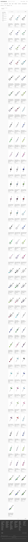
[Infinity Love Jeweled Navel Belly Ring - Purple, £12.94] (11, 418)
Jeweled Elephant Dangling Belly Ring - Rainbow (10, 24)
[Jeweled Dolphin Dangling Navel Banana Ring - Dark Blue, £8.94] (23, 125)
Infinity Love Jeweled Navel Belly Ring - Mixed (11, 410)
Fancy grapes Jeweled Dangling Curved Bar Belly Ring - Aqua (17, 484)
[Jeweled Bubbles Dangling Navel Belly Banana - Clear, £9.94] (23, 315)
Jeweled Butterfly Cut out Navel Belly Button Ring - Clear (23, 277)
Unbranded (20, 527)
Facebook (24, 522)
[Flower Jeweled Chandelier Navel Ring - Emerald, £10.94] (11, 448)
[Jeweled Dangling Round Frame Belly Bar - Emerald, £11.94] (11, 242)
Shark (19, 529)
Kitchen (11, 524)
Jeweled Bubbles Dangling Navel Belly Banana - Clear (23, 321)
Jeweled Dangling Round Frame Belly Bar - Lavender (17, 248)
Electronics (11, 526)
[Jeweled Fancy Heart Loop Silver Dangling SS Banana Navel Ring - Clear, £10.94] (17, 78)
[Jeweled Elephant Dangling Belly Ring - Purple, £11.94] (11, 62)
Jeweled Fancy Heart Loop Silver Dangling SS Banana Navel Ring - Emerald (11, 100)
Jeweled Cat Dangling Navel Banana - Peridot (23, 190)
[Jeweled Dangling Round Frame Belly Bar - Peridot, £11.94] (23, 242)
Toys (5, 5)
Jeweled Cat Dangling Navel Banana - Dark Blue (23, 176)
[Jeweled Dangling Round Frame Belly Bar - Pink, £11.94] (11, 256)
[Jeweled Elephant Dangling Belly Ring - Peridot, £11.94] (17, 47)
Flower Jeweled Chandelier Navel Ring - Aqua (23, 425)
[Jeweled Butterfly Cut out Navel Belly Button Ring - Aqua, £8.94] (11, 270)
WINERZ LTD (14, 535)
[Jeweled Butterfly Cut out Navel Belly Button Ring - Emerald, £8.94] (17, 285)
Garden (11, 525)
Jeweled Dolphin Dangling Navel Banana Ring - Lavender (17, 146)
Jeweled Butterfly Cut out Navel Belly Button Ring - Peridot (10, 307)
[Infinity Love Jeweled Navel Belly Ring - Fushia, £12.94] (17, 389)
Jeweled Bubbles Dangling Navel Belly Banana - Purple (23, 351)
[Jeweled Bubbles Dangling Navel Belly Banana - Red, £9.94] (11, 359)
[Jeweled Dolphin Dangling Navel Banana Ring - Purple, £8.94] (17, 154)
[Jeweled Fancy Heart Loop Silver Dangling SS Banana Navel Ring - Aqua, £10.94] (23, 62)
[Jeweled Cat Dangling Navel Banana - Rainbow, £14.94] (11, 213)
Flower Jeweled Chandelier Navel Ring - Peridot (23, 455)
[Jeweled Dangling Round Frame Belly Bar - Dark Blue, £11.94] (23, 227)
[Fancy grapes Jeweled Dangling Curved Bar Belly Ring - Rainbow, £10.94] (11, 478)
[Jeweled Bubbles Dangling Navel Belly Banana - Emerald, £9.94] (17, 330)
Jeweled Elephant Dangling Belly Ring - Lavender (10, 54)
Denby (19, 525)
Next (25, 11)
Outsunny (20, 524)
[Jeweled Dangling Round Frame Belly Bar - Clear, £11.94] (17, 227)
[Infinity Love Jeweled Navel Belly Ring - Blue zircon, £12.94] (11, 374)
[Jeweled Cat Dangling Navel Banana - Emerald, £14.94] (11, 184)
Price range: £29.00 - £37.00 (4, 18)
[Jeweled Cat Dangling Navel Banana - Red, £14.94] (23, 199)
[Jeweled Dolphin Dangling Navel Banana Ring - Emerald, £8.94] (11, 139)
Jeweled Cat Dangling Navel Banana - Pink (10, 205)
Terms (15, 525)
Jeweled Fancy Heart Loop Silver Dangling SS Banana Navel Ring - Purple (11, 116)
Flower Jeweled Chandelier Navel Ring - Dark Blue (23, 440)
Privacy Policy (16, 524)
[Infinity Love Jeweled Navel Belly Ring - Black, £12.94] (23, 359)
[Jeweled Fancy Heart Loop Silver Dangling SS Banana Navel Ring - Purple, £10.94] (11, 109)
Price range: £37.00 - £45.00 (4, 20)
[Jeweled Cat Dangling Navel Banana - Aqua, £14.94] (17, 213)
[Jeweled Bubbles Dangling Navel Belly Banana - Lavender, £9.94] (23, 330)
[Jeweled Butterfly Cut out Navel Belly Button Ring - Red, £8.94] (11, 315)
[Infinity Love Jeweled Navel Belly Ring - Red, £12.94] (17, 418)
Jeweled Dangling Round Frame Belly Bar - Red (24, 262)
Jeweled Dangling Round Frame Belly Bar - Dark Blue (24, 233)
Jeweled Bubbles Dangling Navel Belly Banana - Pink (17, 351)
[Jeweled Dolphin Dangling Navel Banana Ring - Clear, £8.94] (17, 125)
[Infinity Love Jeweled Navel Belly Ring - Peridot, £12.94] (17, 404)
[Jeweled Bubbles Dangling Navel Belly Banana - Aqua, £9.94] (17, 315)
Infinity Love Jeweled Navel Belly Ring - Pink (23, 410)
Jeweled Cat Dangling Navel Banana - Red (23, 205)
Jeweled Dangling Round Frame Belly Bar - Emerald (11, 248)
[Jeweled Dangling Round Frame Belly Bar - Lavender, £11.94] (17, 242)
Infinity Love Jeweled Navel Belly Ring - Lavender (23, 395)
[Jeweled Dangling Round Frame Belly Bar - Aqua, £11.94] (23, 213)
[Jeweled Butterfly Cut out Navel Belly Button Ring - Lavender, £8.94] (23, 285)
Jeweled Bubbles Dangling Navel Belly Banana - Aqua (17, 321)
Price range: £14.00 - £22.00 (4, 15)
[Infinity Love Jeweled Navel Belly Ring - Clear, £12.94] (17, 374)
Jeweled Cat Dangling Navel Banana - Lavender (17, 190)
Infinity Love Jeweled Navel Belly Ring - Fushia (17, 395)
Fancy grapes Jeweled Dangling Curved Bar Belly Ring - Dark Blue (17, 499)
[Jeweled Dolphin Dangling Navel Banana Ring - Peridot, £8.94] (23, 139)
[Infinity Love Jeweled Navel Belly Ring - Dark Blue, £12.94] (23, 374)
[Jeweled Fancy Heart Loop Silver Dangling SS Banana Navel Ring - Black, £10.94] (11, 78)
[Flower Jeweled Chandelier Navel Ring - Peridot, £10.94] (23, 448)
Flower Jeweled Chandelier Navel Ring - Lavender (17, 455)
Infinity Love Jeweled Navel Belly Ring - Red (17, 424)
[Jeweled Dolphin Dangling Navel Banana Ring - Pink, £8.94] (11, 154)
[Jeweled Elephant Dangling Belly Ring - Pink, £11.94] (23, 47)
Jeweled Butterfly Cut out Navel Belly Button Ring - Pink (17, 307)
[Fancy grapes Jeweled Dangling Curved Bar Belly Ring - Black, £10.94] (23, 478)
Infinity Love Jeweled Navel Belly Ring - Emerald (10, 395)
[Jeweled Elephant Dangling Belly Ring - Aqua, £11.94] (17, 18)
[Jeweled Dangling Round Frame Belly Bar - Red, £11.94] (23, 256)
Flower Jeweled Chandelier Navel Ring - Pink (11, 469)
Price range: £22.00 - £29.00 (4, 17)
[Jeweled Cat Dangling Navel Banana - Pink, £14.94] (11, 199)
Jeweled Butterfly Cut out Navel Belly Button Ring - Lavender (23, 292)
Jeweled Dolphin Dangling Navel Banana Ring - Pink (11, 161)
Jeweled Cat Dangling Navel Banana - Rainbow (11, 219)
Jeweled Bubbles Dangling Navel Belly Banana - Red (10, 366)
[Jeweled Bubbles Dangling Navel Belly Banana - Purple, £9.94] (23, 344)
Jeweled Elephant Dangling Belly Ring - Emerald (23, 39)
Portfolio (15, 527)
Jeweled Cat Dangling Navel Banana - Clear (17, 175)
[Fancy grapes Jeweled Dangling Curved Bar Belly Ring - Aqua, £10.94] (17, 478)
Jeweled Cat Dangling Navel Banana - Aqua (17, 219)
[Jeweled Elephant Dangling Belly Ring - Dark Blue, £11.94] (17, 33)
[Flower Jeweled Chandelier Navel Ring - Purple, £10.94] (17, 463)
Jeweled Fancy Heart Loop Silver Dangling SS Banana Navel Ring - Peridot (23, 100)
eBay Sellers (8, 5)
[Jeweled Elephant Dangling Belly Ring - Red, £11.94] (17, 62)
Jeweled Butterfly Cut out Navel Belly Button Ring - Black (17, 277)
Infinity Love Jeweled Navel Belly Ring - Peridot (17, 410)
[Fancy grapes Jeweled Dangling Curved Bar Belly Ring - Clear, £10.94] (11, 493)
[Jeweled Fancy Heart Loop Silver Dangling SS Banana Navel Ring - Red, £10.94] (17, 109)
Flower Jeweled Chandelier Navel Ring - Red (23, 469)
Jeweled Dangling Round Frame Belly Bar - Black (11, 233)
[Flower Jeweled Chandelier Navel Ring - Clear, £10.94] (17, 433)
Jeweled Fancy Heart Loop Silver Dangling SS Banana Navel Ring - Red (17, 116)
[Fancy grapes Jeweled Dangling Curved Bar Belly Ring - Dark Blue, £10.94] (17, 493)
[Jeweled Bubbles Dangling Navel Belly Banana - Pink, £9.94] (17, 344)
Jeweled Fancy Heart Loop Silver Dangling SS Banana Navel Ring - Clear (17, 84)
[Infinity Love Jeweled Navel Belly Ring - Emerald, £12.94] (11, 389)
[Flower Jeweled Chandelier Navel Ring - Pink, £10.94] (11, 463)
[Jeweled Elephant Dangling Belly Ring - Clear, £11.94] (11, 33)
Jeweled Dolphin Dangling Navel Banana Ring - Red (23, 161)
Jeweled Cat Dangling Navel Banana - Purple (17, 205)
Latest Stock (2, 5)
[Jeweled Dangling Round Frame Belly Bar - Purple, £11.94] (17, 256)
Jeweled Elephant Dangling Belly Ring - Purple (10, 69)
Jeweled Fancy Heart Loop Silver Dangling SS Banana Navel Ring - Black (11, 84)
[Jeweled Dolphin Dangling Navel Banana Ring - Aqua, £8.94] (23, 109)
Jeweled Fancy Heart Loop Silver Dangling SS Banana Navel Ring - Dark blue (23, 84)
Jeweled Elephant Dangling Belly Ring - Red (17, 69)
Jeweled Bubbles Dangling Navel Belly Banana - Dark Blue (10, 336)
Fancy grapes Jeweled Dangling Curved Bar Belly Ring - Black (23, 484)
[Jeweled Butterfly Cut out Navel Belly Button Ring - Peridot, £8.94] (11, 300)
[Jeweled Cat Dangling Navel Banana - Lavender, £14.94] (17, 184)
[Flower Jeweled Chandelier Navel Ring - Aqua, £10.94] (23, 418)
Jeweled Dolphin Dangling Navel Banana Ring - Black (11, 131)
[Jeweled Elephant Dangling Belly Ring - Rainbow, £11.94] (11, 18)
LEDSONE (20, 526)
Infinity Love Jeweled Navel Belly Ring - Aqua (17, 365)
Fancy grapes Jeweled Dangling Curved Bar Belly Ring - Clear (10, 499)
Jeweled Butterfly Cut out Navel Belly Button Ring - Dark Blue (10, 292)
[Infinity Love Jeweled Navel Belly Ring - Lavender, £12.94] (23, 389)
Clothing (11, 522)
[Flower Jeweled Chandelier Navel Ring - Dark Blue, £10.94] (23, 433)
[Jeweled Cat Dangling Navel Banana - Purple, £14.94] (17, 199)
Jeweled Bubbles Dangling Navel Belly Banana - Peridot (10, 351)
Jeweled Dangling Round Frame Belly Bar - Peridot (24, 248)
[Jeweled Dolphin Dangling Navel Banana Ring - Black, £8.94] (11, 125)
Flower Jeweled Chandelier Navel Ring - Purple (17, 469)
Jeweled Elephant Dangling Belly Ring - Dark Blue (17, 39)
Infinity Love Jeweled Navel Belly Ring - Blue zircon (10, 381)
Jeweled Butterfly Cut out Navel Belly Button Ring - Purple (23, 307)
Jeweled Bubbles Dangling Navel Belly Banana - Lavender (23, 336)
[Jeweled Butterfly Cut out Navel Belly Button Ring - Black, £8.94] (17, 270)
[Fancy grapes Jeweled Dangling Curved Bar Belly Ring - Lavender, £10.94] (11, 507)
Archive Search (16, 526)
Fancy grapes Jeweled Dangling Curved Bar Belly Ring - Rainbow (10, 484)
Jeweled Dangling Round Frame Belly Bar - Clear (17, 233)
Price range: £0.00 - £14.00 (4, 13)
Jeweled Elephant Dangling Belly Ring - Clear (10, 39)
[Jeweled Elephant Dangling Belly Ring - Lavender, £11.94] (11, 47)
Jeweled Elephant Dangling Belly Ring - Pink (23, 54)
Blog (11, 5)
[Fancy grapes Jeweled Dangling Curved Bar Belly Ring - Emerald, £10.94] (23, 493)
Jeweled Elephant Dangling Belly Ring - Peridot (17, 54)
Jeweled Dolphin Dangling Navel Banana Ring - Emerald (11, 146)
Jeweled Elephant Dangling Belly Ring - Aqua (17, 24)
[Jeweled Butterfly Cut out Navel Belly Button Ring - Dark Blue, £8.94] (11, 285)
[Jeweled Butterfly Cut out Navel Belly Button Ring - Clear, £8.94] (23, 270)
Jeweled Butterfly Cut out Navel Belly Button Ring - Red (10, 321)
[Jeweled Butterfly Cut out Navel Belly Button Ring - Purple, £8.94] (23, 300)
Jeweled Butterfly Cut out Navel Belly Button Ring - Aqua (10, 277)
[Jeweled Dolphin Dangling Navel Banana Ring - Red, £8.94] (23, 154)
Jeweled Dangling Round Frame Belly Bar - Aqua (24, 219)
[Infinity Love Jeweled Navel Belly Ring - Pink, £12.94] (23, 404)
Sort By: (9, 11)
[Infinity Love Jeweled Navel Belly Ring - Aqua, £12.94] (17, 359)
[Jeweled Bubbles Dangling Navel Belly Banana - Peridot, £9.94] (11, 344)
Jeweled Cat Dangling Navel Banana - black (10, 175)
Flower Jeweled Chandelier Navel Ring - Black (11, 440)
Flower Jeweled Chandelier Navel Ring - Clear (17, 440)
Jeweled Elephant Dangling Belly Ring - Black (23, 24)
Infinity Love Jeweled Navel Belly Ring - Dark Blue (23, 381)
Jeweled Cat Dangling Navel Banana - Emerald (11, 190)
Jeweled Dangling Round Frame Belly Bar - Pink (11, 262)
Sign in (22, 1)
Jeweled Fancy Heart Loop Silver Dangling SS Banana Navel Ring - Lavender (17, 100)
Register (24, 1)
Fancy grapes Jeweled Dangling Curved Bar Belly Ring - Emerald (23, 499)
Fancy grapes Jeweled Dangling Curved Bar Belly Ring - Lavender (10, 514)
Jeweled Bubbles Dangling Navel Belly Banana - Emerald (17, 336)
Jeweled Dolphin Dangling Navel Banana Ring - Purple (17, 161)
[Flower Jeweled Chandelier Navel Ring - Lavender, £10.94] (17, 448)
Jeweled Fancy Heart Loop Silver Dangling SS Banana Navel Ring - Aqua (23, 69)
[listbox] (12, 11)
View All (20, 530)
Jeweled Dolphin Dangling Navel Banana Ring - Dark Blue (23, 131)
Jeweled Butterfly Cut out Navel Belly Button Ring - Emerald (17, 292)
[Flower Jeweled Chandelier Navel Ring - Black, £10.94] (11, 433)
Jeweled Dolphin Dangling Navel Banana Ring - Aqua (23, 116)
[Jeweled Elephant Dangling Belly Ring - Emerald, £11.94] (23, 33)
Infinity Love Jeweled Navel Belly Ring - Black (23, 365)
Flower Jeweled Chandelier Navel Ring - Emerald (11, 455)
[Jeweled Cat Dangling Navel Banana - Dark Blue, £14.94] (23, 169)
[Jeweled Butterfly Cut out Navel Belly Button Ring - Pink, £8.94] (17, 300)
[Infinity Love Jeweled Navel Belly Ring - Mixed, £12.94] (11, 404)
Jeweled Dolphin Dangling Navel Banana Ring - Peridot (23, 146)
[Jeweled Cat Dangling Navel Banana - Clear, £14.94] (17, 169)
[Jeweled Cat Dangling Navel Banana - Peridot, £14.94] (23, 184)
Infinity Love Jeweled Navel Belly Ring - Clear (17, 380)
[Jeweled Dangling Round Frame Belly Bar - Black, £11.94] (11, 227)
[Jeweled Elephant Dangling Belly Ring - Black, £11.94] (23, 18)
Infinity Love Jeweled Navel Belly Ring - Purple (11, 424)
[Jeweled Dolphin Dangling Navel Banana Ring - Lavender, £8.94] (17, 139)
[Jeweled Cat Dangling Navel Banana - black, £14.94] (11, 169)
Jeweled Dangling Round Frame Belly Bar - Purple (17, 262)
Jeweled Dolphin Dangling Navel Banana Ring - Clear (17, 131)
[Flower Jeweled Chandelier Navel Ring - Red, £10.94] (23, 463)
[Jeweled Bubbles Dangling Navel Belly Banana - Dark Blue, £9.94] (11, 330)
